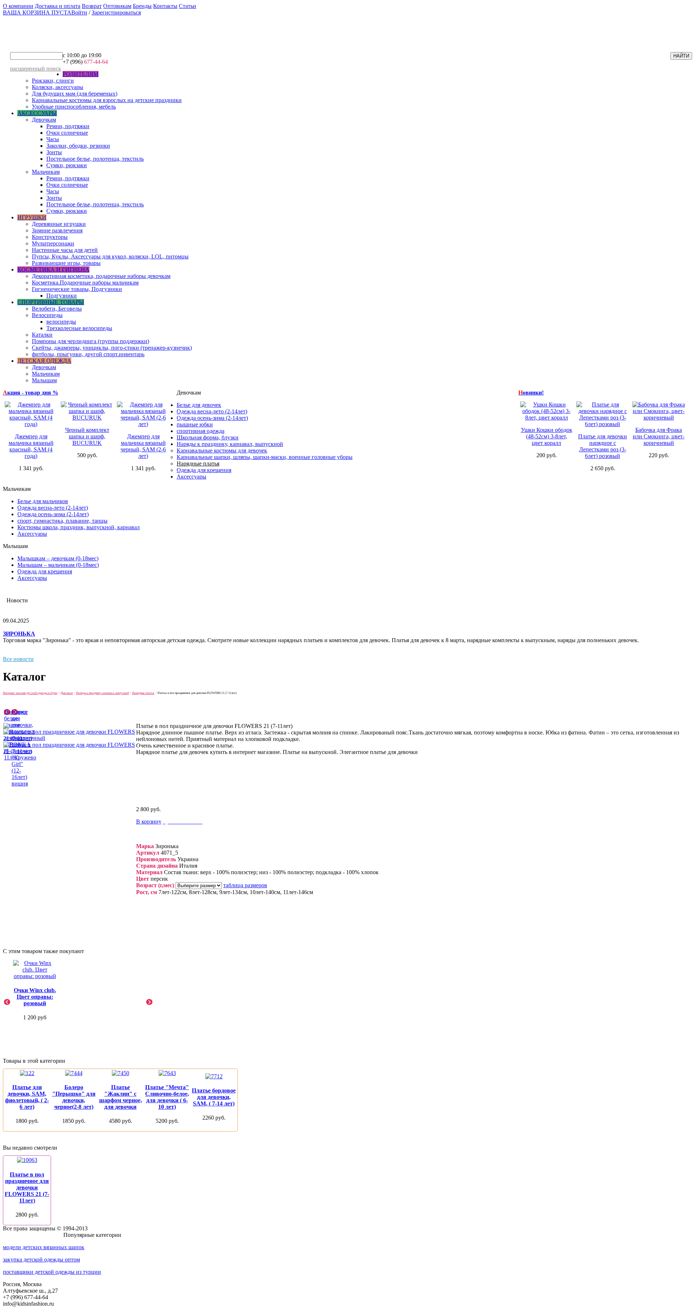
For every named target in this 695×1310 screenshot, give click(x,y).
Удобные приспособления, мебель (74, 107)
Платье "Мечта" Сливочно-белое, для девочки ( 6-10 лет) (167, 1097)
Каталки (42, 335)
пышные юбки (195, 424)
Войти (79, 12)
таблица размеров (245, 885)
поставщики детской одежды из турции (52, 1272)
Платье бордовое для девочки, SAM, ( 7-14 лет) (214, 1097)
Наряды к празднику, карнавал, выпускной (230, 444)
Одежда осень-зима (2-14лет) (212, 418)
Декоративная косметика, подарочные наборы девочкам (101, 276)
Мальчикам (46, 172)
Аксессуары (37, 113)
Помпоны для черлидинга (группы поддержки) (90, 341)
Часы (52, 139)
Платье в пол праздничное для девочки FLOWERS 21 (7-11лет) (27, 1187)
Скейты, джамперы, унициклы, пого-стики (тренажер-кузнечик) (112, 348)
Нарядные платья (198, 463)
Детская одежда (44, 361)
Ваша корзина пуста (37, 12)
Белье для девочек (199, 405)
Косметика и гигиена (53, 269)
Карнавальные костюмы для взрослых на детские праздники (107, 100)
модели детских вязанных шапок (43, 1247)
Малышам (44, 380)
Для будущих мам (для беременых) (74, 93)
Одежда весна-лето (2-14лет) (212, 411)
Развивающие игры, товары (66, 263)
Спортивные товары (50, 302)
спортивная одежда (200, 431)
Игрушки (31, 217)
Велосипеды (47, 315)
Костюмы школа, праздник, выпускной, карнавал (78, 527)
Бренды (142, 6)
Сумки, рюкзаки (66, 165)
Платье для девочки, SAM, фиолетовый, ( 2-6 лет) (27, 1097)
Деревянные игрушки (59, 224)
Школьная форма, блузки (208, 437)
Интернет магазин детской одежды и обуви (30, 693)
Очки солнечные (67, 133)
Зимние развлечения (57, 230)
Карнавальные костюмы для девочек (222, 450)
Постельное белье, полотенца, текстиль (95, 159)
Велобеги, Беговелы (57, 309)
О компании (18, 6)
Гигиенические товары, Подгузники (77, 289)
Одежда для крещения (204, 470)
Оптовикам (117, 6)
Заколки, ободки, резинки (78, 146)
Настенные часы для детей (65, 250)
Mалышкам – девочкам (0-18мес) (57, 558)
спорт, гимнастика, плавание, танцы (62, 521)
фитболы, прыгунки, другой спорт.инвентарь (88, 354)
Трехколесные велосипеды (79, 328)
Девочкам (44, 120)
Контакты (165, 6)
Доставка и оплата (57, 6)
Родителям (80, 74)
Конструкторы (50, 237)
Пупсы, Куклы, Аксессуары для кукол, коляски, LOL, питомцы (110, 256)
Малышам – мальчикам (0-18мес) (58, 565)
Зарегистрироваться (116, 12)
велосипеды (61, 322)
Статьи (187, 6)
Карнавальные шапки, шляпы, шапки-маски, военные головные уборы (265, 457)
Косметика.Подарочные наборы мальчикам (85, 282)
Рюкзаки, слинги (53, 80)
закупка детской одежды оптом (41, 1259)
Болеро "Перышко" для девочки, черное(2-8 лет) (74, 1097)
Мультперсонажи (53, 243)
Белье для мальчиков (42, 501)
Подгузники (61, 295)
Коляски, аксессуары (57, 87)
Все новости (18, 659)
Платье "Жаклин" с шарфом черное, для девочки (120, 1097)
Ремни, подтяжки (67, 126)
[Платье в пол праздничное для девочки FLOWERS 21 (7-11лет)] (69, 738)
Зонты (54, 152)
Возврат (92, 6)
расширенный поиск (35, 69)
